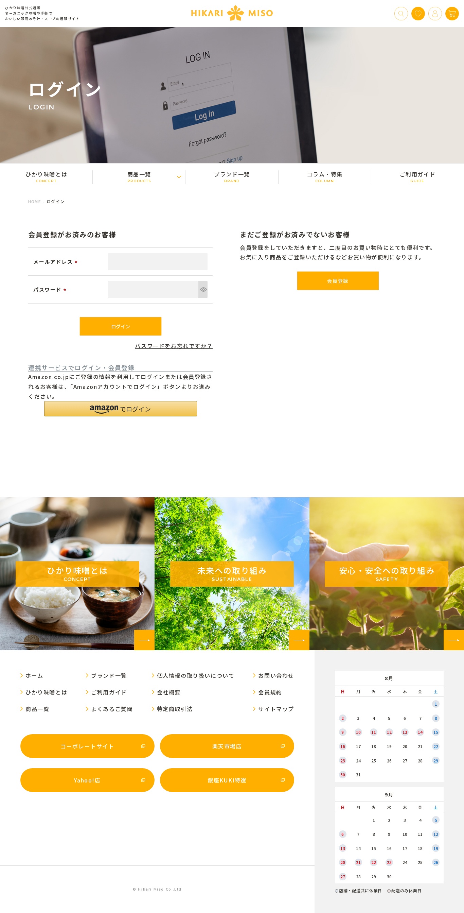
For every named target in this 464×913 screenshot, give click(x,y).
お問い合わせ (276, 675)
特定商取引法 (175, 709)
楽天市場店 (227, 746)
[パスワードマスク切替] (203, 289)
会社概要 (169, 692)
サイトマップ (276, 709)
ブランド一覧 (232, 176)
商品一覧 (139, 176)
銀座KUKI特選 (227, 780)
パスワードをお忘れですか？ (174, 346)
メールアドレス (56, 261)
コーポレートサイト (87, 746)
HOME (34, 201)
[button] (120, 408)
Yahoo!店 (87, 780)
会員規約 (270, 692)
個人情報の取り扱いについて (196, 675)
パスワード (50, 289)
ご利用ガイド (418, 176)
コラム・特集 (325, 176)
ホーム (34, 675)
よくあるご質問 (112, 709)
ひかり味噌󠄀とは (46, 176)
